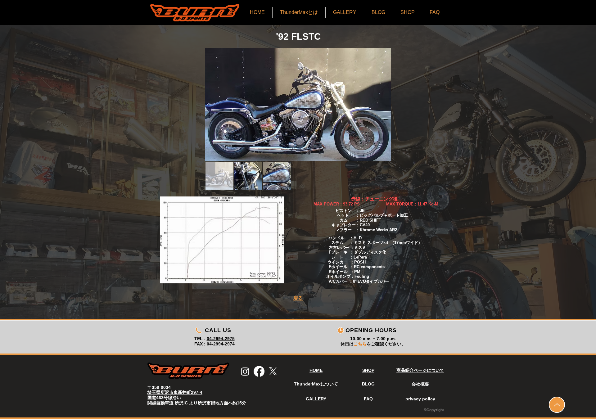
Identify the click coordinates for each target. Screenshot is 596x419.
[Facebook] (259, 371)
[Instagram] (245, 371)
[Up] (557, 405)
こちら (360, 343)
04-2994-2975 (221, 338)
